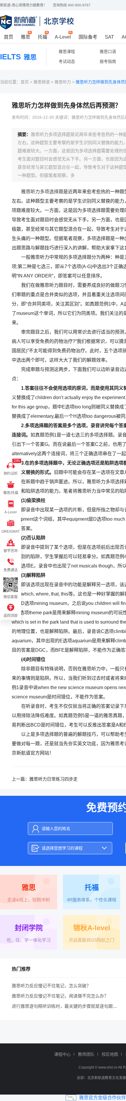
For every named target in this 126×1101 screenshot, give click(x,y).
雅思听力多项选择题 (42, 191)
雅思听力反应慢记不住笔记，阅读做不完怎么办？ (60, 995)
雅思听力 (63, 82)
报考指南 (108, 61)
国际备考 (88, 36)
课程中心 (62, 1054)
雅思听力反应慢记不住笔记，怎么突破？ (51, 985)
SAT (109, 36)
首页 (8, 36)
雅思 (25, 36)
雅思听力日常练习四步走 (53, 778)
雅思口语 (108, 51)
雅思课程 (67, 51)
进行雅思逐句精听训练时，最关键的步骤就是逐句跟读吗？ (69, 1006)
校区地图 (110, 1054)
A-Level (63, 36)
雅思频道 (41, 82)
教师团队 (86, 1054)
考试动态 (67, 61)
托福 (42, 36)
